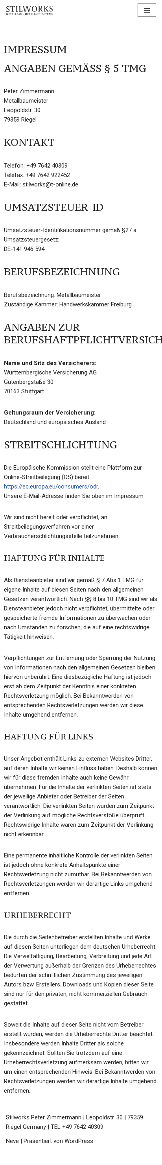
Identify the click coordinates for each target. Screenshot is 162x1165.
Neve (12, 1141)
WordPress (78, 1141)
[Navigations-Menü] (147, 10)
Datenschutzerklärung (123, 1157)
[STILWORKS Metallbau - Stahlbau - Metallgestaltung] (29, 10)
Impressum (65, 1157)
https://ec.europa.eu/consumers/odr (51, 486)
